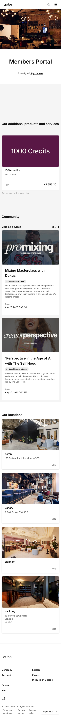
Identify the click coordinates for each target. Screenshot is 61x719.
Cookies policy (32, 711)
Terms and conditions (7, 711)
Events (36, 675)
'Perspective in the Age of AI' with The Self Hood (29, 360)
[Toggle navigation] (56, 4)
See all (55, 227)
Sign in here (36, 73)
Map (54, 465)
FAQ (4, 690)
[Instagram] (3, 698)
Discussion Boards (42, 679)
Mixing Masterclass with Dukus (25, 273)
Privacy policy (21, 711)
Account (6, 675)
